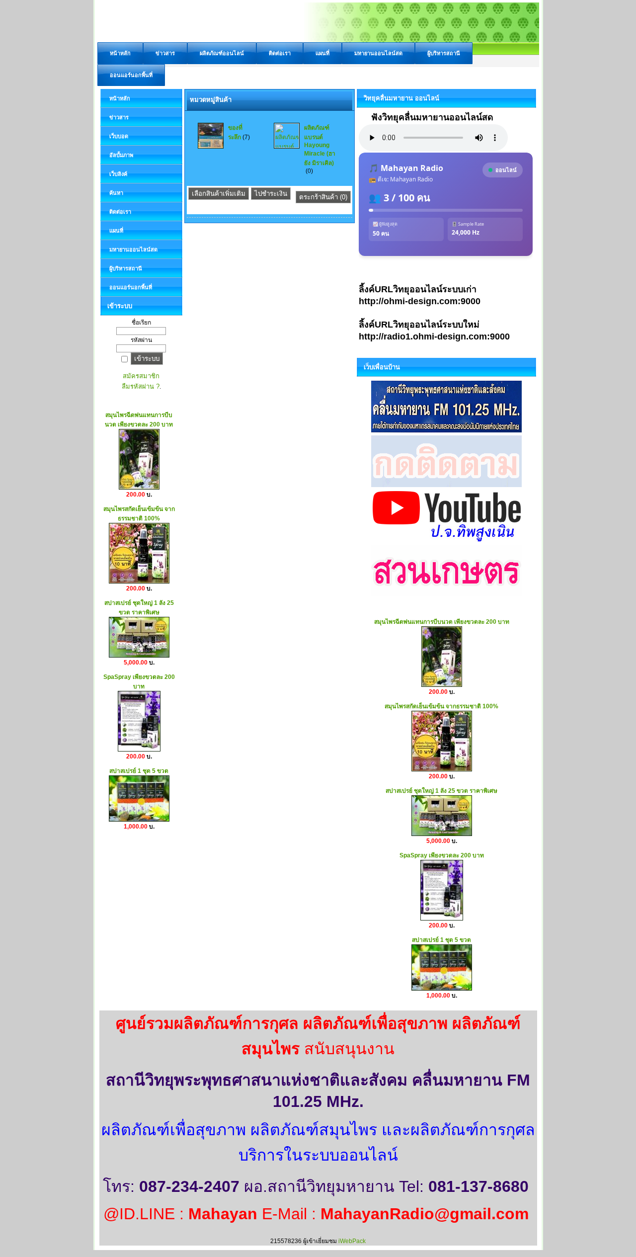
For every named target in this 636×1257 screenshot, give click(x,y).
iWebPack (352, 1241)
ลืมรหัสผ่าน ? (140, 386)
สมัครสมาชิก (141, 376)
